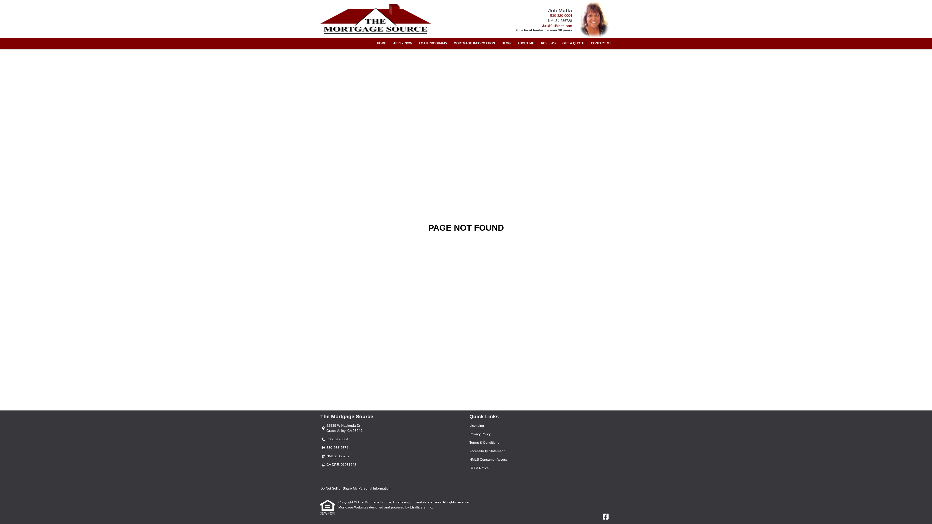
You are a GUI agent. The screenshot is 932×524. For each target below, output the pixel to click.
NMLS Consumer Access (488, 459)
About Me (525, 43)
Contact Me (601, 43)
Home (381, 43)
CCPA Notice (479, 468)
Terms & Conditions (484, 442)
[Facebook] (605, 517)
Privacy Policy (480, 434)
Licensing (476, 425)
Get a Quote (573, 43)
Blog (506, 43)
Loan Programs (433, 43)
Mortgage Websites (353, 507)
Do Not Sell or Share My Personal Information (355, 488)
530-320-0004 (561, 15)
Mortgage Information (474, 43)
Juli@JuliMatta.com (557, 26)
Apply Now (402, 43)
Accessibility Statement (487, 451)
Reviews (548, 43)
